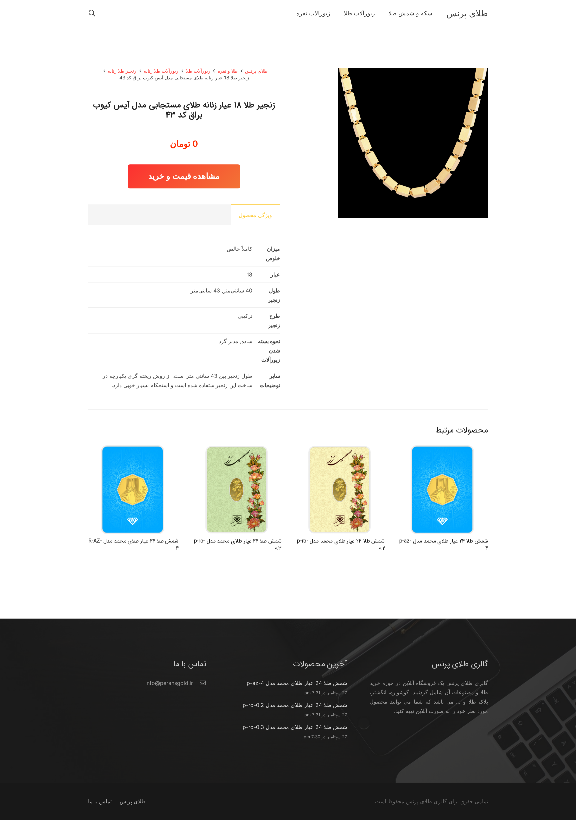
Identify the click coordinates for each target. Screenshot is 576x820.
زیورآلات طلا (198, 71)
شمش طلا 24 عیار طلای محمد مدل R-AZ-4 (133, 545)
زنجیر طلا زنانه (122, 71)
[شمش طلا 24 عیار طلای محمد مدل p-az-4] (443, 449)
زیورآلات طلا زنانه (161, 71)
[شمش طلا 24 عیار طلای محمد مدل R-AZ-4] (133, 449)
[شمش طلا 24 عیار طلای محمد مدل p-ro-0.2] (339, 449)
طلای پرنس (256, 71)
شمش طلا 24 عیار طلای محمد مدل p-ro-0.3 (238, 545)
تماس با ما (100, 801)
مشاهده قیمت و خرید (184, 176)
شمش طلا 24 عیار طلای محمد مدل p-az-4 (443, 545)
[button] (92, 13)
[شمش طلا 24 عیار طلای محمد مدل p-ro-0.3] (236, 449)
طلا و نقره (228, 71)
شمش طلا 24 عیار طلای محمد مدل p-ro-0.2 (341, 545)
